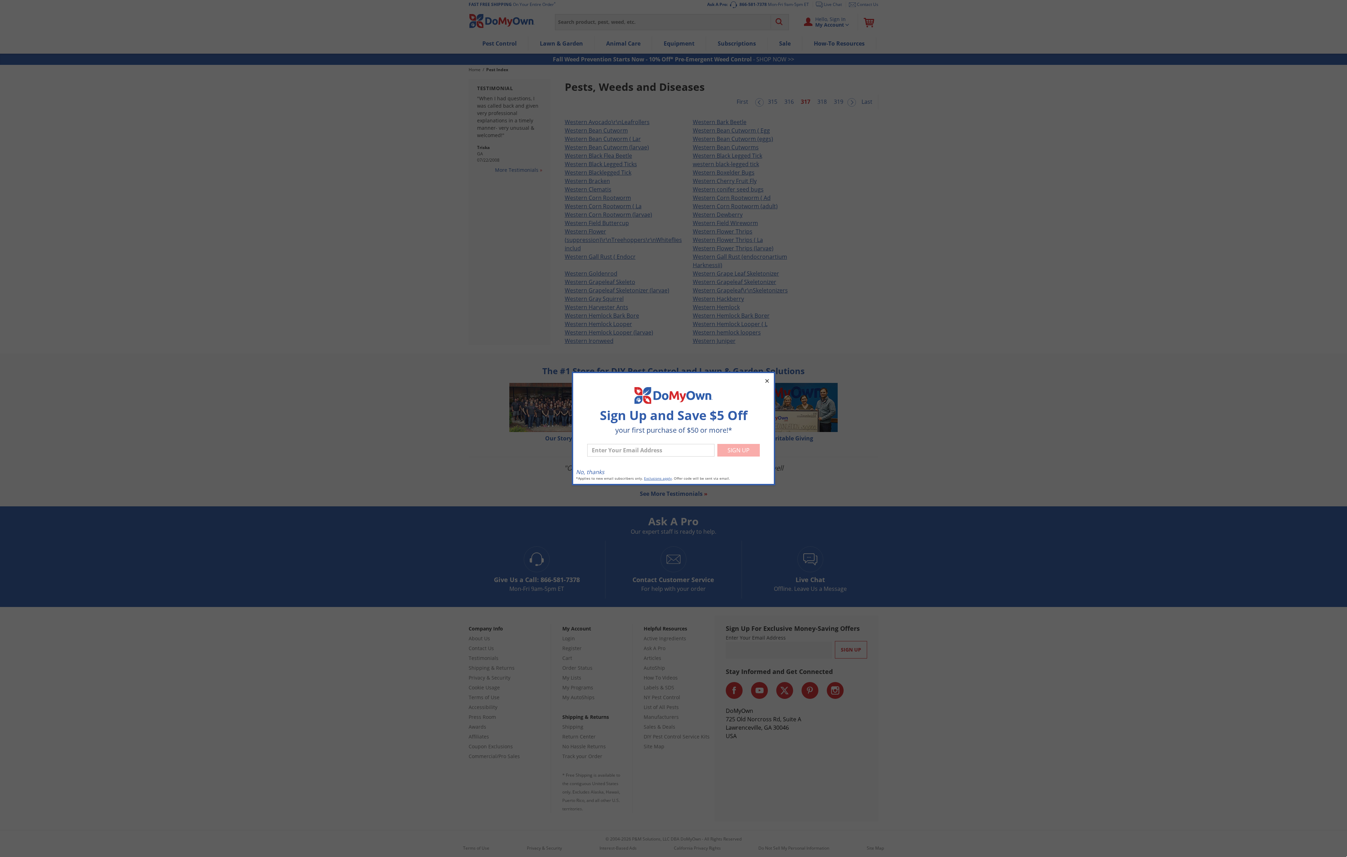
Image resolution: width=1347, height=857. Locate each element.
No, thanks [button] (590, 472)
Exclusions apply (658, 478)
